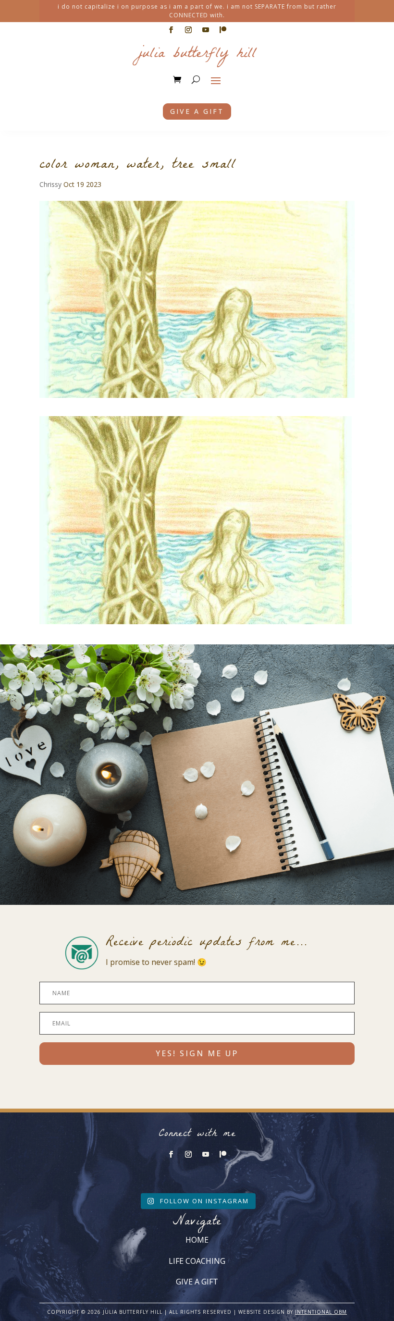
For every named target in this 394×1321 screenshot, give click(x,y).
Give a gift (197, 111)
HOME (197, 1240)
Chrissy (50, 184)
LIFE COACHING (197, 1261)
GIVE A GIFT (197, 1281)
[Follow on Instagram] (188, 30)
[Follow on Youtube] (205, 30)
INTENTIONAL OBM (321, 1312)
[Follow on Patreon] (223, 30)
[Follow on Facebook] (171, 30)
